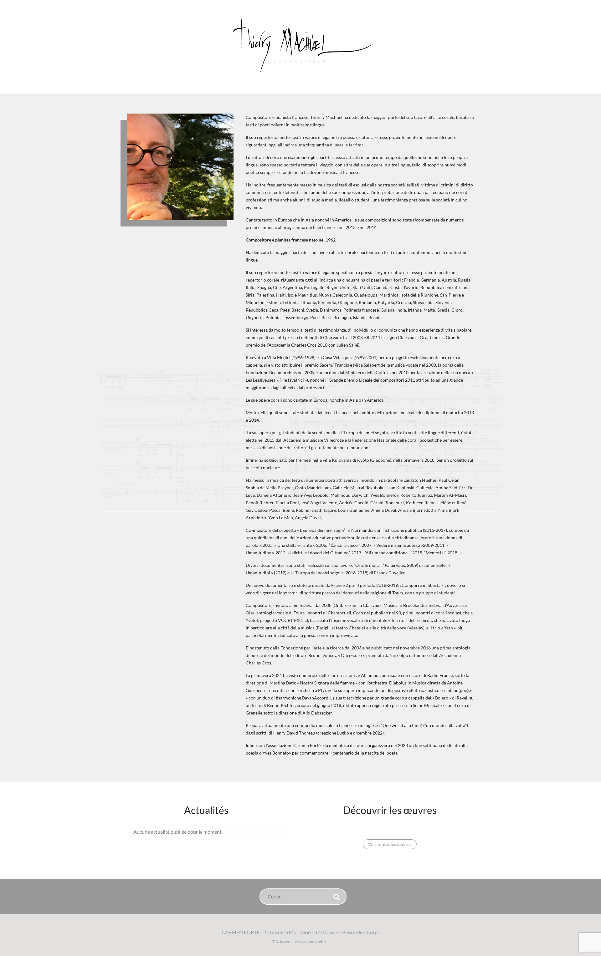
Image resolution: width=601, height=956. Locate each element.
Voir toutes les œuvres (389, 844)
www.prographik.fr (310, 941)
